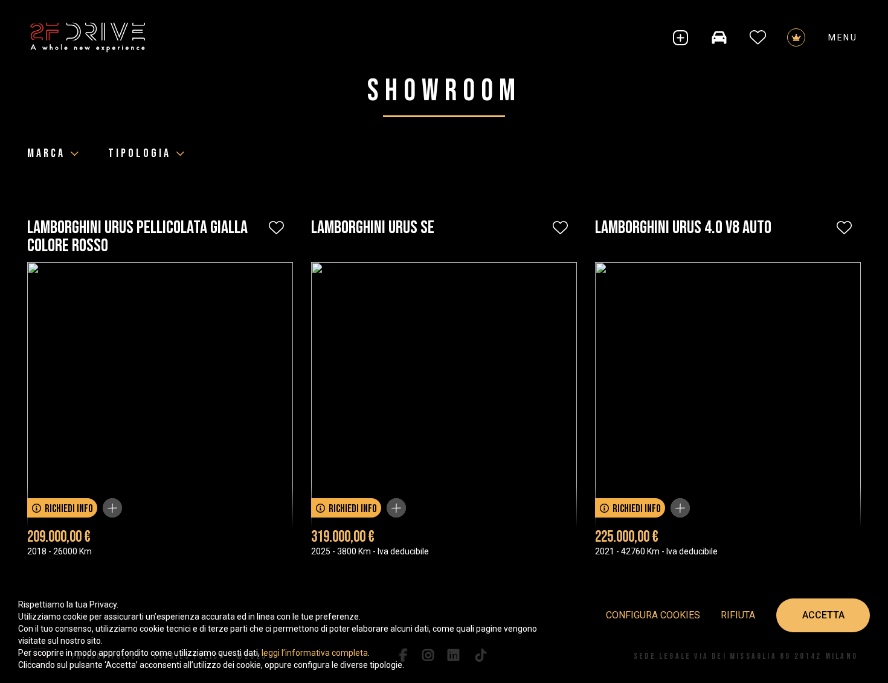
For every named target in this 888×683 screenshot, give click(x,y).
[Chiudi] (112, 508)
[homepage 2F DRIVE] (87, 37)
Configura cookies (653, 615)
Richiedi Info (69, 508)
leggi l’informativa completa (315, 653)
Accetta (823, 615)
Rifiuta (738, 615)
